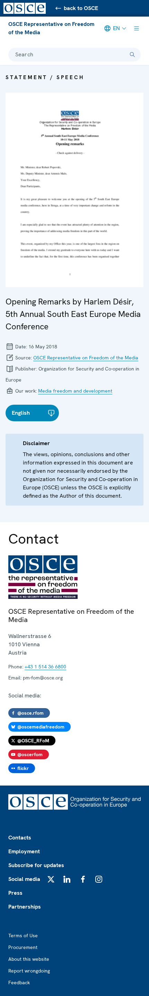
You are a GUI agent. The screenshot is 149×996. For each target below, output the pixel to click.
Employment (24, 851)
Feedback (19, 982)
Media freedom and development (75, 391)
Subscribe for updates (36, 865)
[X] (51, 879)
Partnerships (24, 906)
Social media (24, 879)
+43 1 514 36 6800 (45, 667)
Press (15, 892)
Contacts (19, 837)
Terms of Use (23, 935)
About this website (28, 959)
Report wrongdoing (29, 971)
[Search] (132, 55)
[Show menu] (136, 28)
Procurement (22, 947)
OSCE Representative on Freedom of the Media (51, 28)
